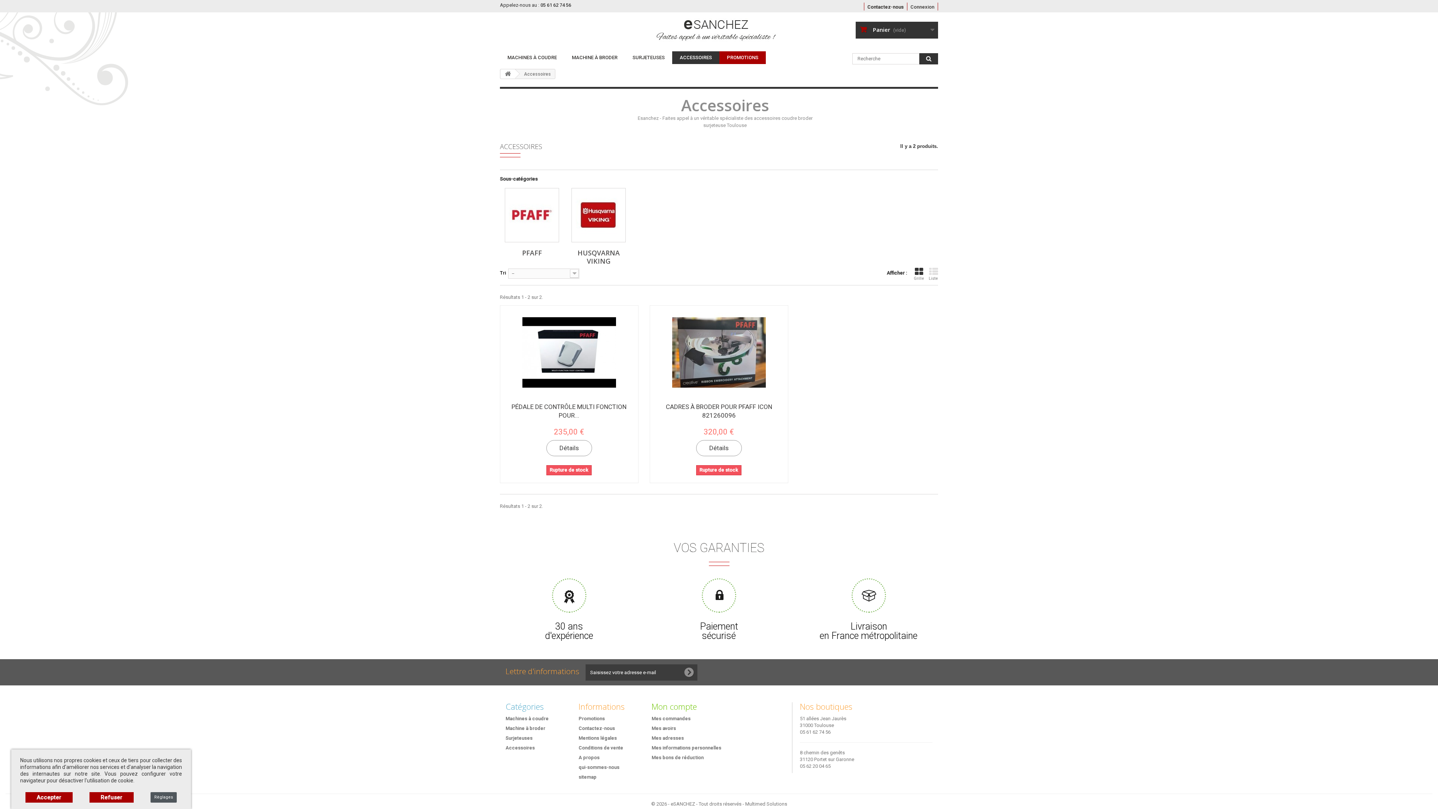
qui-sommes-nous (599, 767)
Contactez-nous (885, 7)
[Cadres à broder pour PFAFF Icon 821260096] (719, 352)
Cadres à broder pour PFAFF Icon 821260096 (719, 411)
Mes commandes (671, 718)
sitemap (588, 777)
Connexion (922, 7)
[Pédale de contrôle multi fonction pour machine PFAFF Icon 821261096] (569, 352)
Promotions (592, 718)
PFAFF (532, 252)
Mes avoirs (664, 728)
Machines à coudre (532, 57)
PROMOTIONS (742, 57)
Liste (933, 278)
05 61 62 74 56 (815, 732)
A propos (589, 757)
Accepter (49, 797)
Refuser (111, 797)
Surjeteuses (648, 57)
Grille (919, 278)
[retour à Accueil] (508, 74)
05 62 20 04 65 (815, 766)
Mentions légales (598, 738)
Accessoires (696, 57)
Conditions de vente (601, 748)
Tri (503, 273)
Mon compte (674, 706)
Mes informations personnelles (686, 748)
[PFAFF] (532, 215)
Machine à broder (595, 57)
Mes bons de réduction (678, 757)
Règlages (163, 797)
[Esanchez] (672, 30)
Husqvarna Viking (598, 257)
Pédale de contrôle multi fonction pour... (569, 411)
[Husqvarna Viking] (598, 215)
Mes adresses (668, 738)
